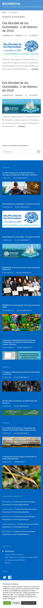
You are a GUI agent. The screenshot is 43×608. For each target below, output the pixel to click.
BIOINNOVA (11, 4)
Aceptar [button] (7, 603)
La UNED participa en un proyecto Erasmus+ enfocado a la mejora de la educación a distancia (19, 174)
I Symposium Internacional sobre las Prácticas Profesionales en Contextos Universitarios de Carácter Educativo (19, 342)
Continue (35, 69)
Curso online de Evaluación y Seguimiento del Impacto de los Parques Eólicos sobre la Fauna (19, 429)
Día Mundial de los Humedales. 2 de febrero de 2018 (19, 86)
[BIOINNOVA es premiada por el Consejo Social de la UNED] (21, 322)
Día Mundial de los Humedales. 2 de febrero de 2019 (19, 27)
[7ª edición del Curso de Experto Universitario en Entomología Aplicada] (21, 477)
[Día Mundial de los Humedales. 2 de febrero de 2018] (21, 251)
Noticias (34, 35)
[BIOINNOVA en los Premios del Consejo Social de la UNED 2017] (21, 286)
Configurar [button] (16, 603)
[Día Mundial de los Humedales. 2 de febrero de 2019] (21, 219)
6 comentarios (19, 462)
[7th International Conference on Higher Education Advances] (21, 413)
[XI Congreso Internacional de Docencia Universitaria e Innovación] (21, 386)
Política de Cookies (28, 603)
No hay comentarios (20, 178)
